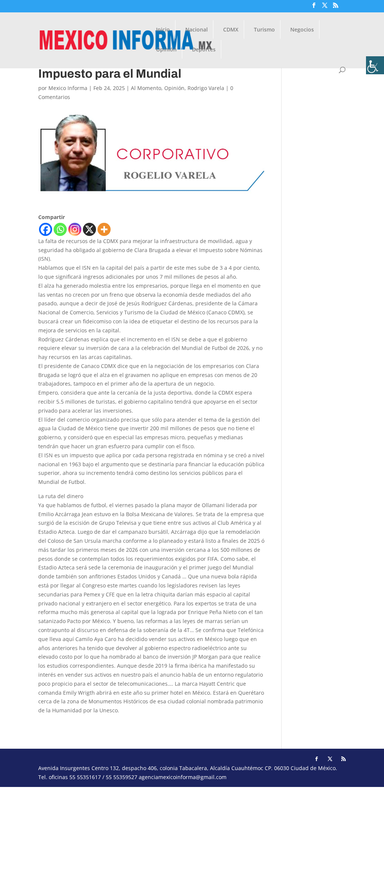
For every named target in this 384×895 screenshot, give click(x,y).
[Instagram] (74, 229)
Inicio (163, 30)
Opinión (166, 50)
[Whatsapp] (60, 229)
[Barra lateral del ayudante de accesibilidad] (375, 65)
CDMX (230, 30)
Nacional (196, 30)
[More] (104, 229)
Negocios (302, 30)
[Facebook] (45, 229)
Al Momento (146, 88)
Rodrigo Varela (206, 88)
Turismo (264, 30)
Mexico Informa (67, 88)
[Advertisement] (192, 839)
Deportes (204, 50)
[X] (89, 229)
